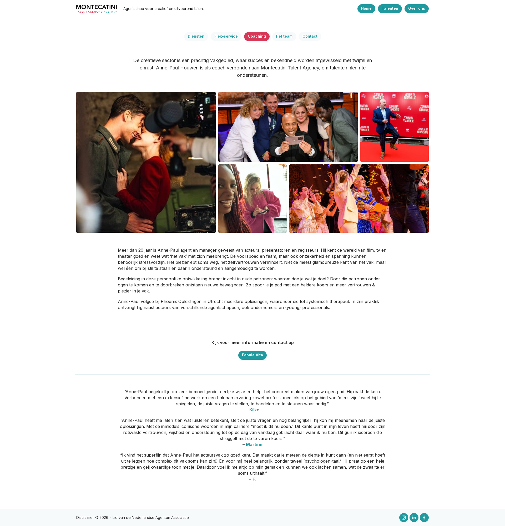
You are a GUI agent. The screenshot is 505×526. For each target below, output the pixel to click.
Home (366, 8)
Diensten (196, 36)
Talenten (390, 8)
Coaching (257, 36)
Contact (309, 36)
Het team (284, 36)
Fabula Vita (252, 355)
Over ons (416, 8)
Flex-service (226, 36)
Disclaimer (85, 517)
